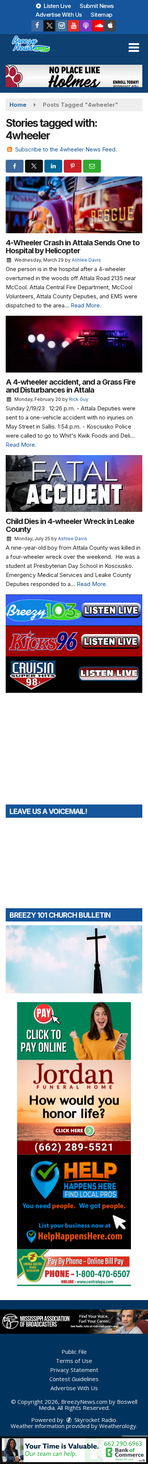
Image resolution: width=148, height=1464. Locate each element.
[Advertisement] (74, 76)
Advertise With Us (59, 14)
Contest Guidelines (74, 1379)
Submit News (97, 5)
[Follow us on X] (49, 25)
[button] (133, 48)
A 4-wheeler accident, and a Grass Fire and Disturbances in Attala (70, 385)
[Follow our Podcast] (85, 25)
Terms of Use (74, 1360)
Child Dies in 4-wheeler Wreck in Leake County (70, 525)
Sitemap (101, 14)
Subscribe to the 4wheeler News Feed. (66, 149)
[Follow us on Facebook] (37, 25)
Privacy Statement (74, 1370)
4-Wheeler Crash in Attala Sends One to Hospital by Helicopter (73, 246)
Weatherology (117, 1426)
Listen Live (57, 5)
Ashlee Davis (86, 260)
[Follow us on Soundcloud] (98, 25)
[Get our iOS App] (110, 25)
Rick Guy (78, 399)
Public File (74, 1351)
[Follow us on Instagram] (61, 25)
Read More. (86, 305)
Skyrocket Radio (94, 1419)
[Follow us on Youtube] (73, 25)
